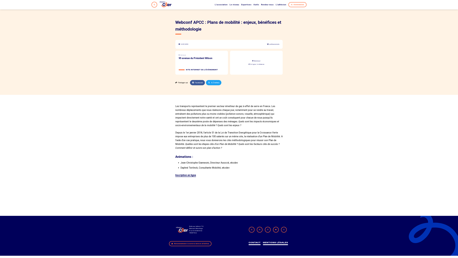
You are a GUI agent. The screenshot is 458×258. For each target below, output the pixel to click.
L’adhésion (281, 5)
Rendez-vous (267, 5)
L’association (221, 5)
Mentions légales (275, 242)
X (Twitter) (215, 83)
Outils (256, 5)
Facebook (199, 83)
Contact (255, 242)
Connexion (299, 4)
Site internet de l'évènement (202, 70)
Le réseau (234, 5)
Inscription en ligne (185, 175)
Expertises (246, 5)
